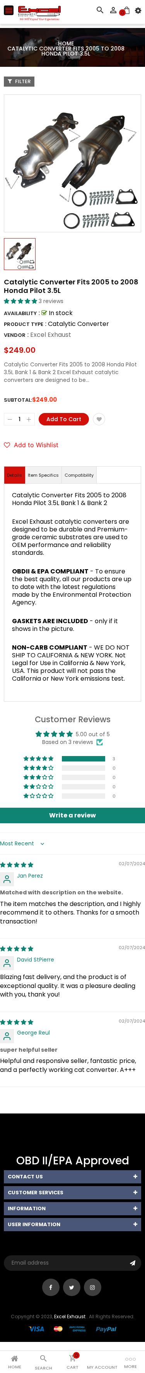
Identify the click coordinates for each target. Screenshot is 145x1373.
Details (14, 475)
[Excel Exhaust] (73, 1329)
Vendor (15, 335)
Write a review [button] (72, 815)
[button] (21, 301)
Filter (22, 81)
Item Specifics (43, 475)
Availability (20, 313)
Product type (23, 324)
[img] (16, 865)
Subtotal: (18, 400)
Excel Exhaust (50, 334)
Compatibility (79, 475)
